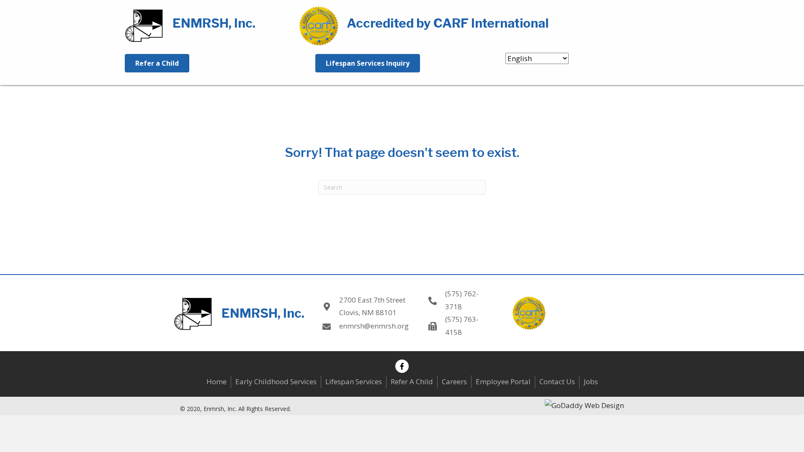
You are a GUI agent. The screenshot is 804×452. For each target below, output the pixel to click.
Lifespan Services (353, 381)
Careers (454, 381)
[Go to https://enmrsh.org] (203, 24)
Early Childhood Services (276, 381)
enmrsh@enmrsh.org (374, 326)
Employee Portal (503, 381)
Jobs (591, 381)
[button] (402, 366)
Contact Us (557, 381)
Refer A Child (412, 381)
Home (216, 381)
